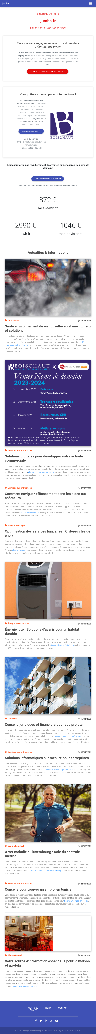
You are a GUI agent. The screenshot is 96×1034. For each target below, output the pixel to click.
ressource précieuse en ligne (24, 986)
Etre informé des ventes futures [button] (46, 178)
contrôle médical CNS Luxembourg (46, 870)
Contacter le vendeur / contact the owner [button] (46, 71)
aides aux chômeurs (30, 512)
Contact (63, 1008)
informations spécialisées (62, 645)
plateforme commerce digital (41, 472)
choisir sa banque (20, 550)
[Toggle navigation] (90, 3)
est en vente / (48, 27)
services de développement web (58, 769)
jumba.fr (48, 20)
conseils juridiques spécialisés (68, 736)
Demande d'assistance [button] (30, 131)
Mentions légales (33, 1009)
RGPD (48, 1008)
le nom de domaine (48, 13)
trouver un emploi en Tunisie (76, 901)
